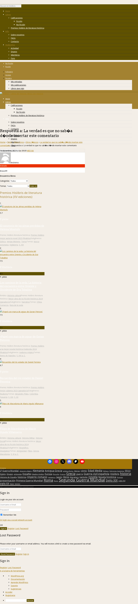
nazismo (83, 477)
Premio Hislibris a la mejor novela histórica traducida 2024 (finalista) (22, 349)
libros (66, 477)
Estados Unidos (38, 474)
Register (11, 528)
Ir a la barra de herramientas (12, 570)
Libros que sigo (17, 88)
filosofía (56, 474)
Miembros (15, 55)
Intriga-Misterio (13, 241)
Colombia (34, 394)
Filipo (30, 451)
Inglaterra (14, 244)
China (39, 302)
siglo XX (4, 483)
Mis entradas (16, 81)
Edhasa (106, 471)
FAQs (13, 38)
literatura (74, 477)
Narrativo (26, 302)
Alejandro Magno (26, 471)
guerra (79, 474)
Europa (48, 474)
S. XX (16, 397)
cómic (84, 471)
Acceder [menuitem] (8, 592)
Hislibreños (10, 45)
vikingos (17, 484)
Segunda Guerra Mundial (82, 480)
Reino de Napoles (7, 355)
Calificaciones (17, 18)
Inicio (7, 11)
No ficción (20, 24)
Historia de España (8, 477)
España (27, 474)
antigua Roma (68, 471)
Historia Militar (28, 438)
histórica (22, 477)
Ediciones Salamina (116, 471)
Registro (8, 78)
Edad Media (95, 471)
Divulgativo (5, 451)
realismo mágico (26, 352)
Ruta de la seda (16, 305)
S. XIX (21, 244)
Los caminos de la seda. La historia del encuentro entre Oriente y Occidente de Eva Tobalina (20, 286)
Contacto (15, 41)
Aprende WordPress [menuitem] (19, 582)
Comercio (4, 305)
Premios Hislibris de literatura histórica (27, 28)
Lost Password (21, 528)
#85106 (30, 150)
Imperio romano (37, 477)
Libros (8, 14)
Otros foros (19, 142)
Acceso (8, 75)
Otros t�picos (32, 142)
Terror (24, 241)
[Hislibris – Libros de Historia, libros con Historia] (21, 93)
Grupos (14, 51)
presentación (7, 480)
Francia (62, 474)
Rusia (56, 481)
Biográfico (23, 447)
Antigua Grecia (53, 471)
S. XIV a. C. (21, 355)
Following (9, 72)
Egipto (3, 474)
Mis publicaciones (18, 85)
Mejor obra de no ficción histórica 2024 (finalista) (20, 444)
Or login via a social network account (16, 520)
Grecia (36, 451)
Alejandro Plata (21, 394)
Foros (9, 142)
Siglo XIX (112, 480)
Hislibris (114, 474)
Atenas (77, 471)
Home (2, 142)
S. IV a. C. (15, 454)
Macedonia (5, 454)
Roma (48, 480)
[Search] (22, 6)
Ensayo (10, 474)
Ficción (19, 21)
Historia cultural (14, 295)
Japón (59, 477)
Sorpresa (3, 468)
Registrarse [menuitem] (10, 595)
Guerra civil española (96, 474)
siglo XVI (121, 481)
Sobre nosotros (17, 34)
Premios (120, 477)
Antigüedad (22, 451)
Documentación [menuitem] (18, 579)
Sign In (26, 554)
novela (93, 477)
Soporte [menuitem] (14, 585)
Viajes (12, 484)
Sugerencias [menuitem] (16, 589)
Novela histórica (107, 477)
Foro (13, 58)
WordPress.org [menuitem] (17, 576)
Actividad (15, 48)
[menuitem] (71, 600)
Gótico (3, 241)
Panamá (3, 397)
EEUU (128, 471)
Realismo (4, 394)
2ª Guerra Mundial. (9, 471)
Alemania (38, 471)
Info (7, 31)
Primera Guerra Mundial (29, 481)
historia (125, 474)
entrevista (18, 474)
